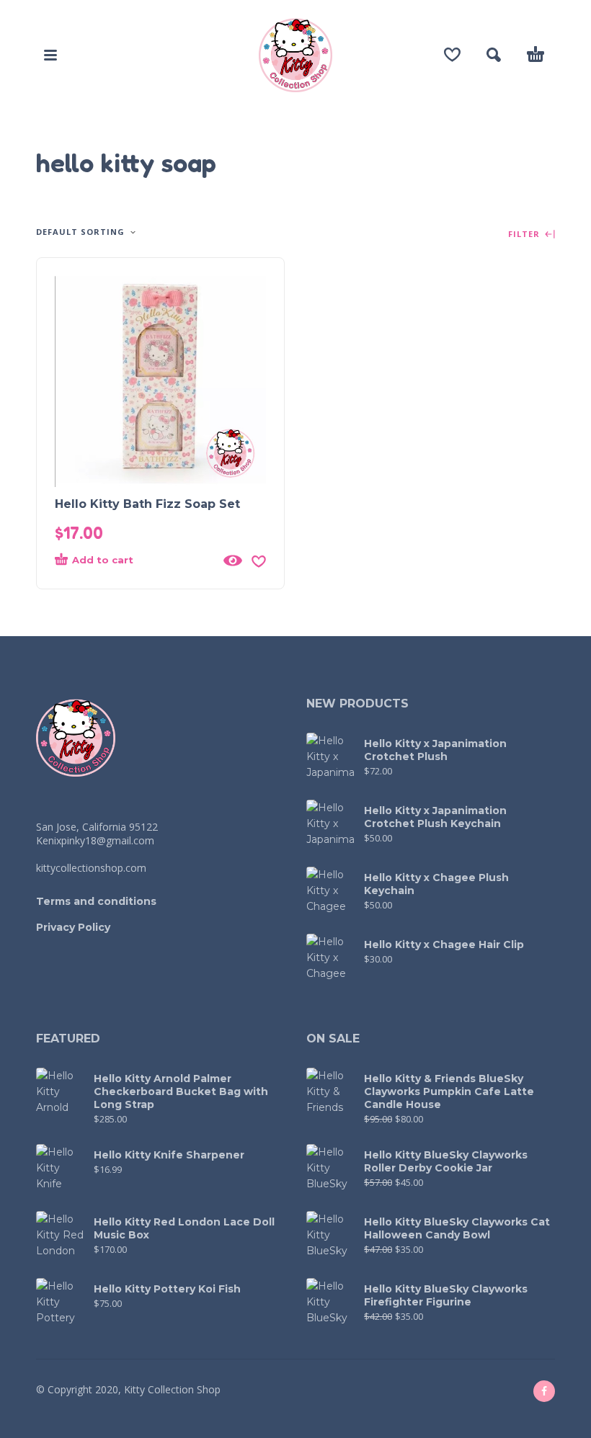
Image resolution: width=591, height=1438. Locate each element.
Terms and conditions (96, 901)
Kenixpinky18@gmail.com (95, 840)
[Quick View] (232, 560)
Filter (525, 234)
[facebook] (544, 1391)
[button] (50, 55)
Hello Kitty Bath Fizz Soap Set (147, 504)
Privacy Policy (73, 927)
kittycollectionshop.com (91, 868)
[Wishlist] (452, 55)
